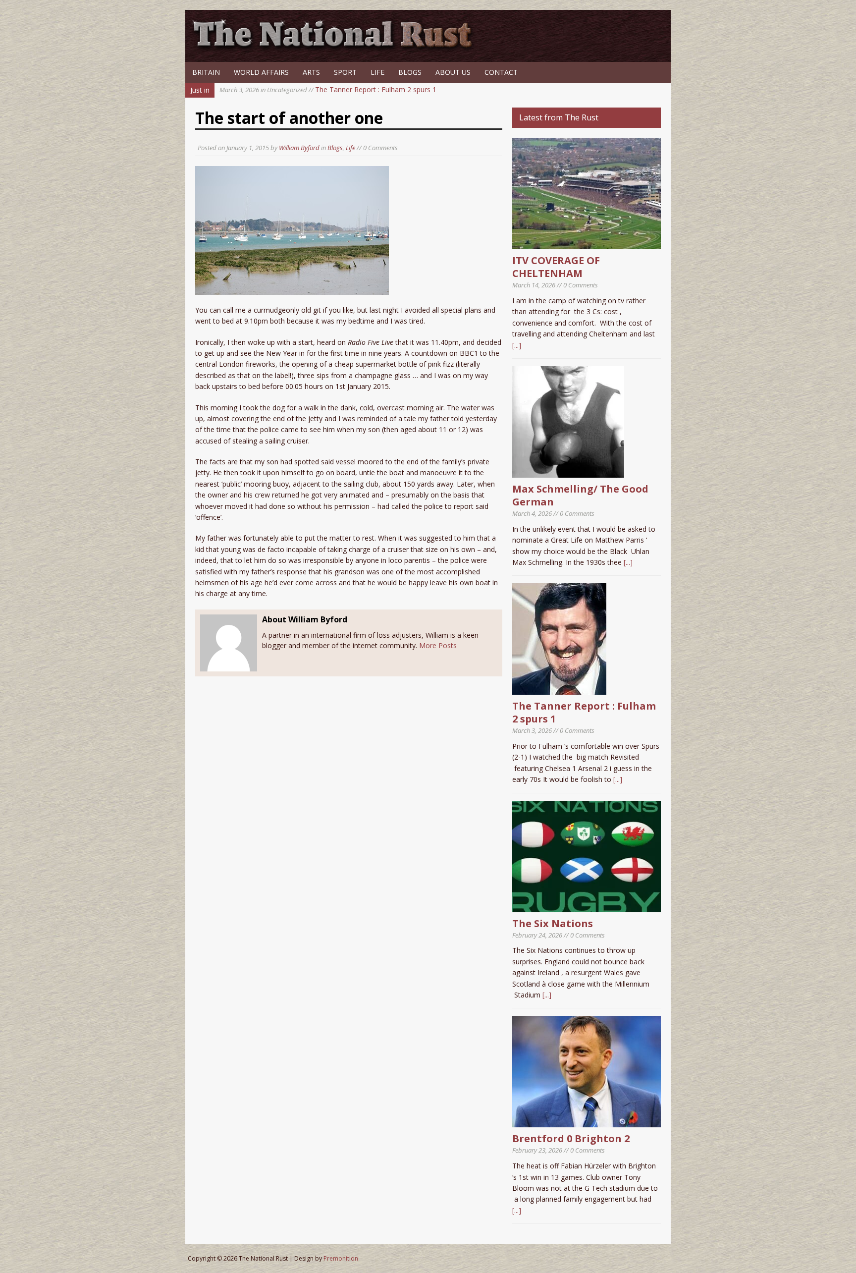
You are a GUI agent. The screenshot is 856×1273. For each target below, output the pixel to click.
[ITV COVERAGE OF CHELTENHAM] (586, 243)
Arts (311, 72)
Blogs (410, 72)
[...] (516, 345)
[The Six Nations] (586, 906)
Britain (206, 72)
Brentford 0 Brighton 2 (571, 1138)
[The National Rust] (336, 48)
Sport (345, 72)
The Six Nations (552, 923)
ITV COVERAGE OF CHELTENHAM (556, 267)
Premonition (340, 1258)
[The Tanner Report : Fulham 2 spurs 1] (559, 689)
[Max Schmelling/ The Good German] (568, 472)
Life (377, 72)
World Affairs (261, 72)
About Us (453, 72)
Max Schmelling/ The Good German (580, 495)
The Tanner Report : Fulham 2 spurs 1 (327, 89)
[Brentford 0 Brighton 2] (586, 1121)
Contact (501, 72)
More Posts (438, 645)
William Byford (299, 147)
